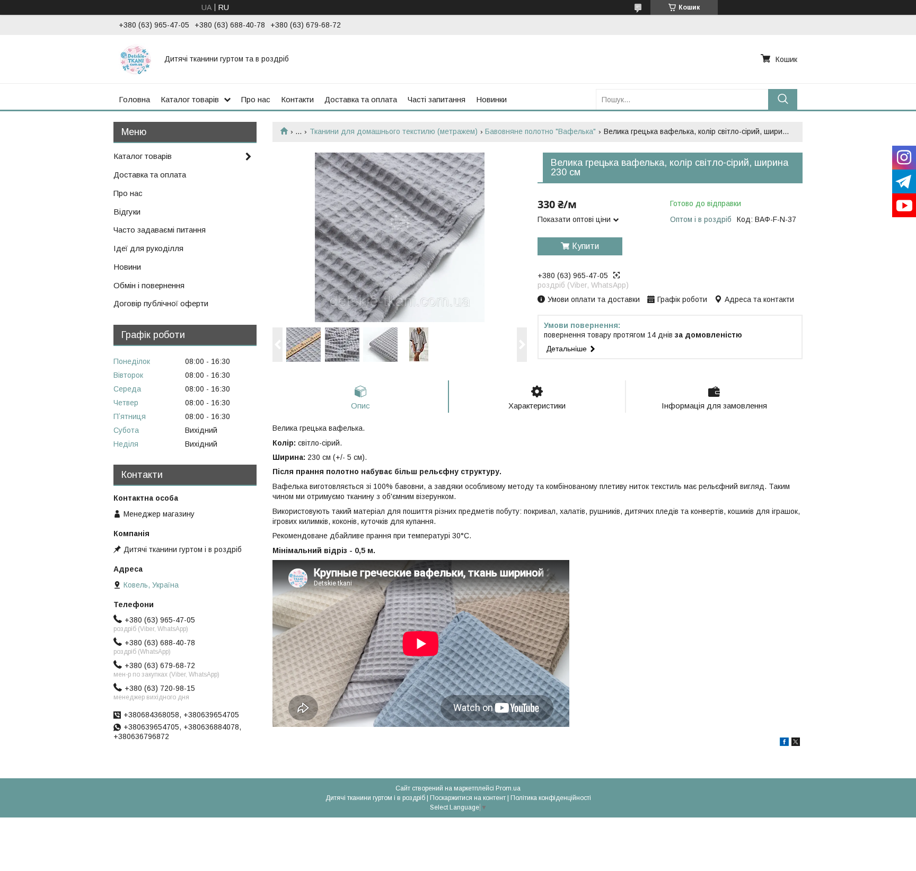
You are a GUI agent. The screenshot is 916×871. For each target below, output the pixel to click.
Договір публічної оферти (160, 303)
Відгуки (126, 211)
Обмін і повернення (148, 285)
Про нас (255, 99)
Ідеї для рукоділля (148, 248)
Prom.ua (508, 788)
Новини (127, 266)
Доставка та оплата (360, 99)
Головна (134, 99)
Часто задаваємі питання (159, 229)
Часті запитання (436, 99)
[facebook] (784, 743)
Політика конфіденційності (550, 798)
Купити (585, 246)
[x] (795, 743)
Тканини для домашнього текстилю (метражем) (394, 131)
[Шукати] (782, 99)
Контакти (297, 99)
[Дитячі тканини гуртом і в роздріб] (135, 59)
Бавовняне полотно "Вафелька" (540, 131)
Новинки (491, 99)
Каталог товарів (190, 99)
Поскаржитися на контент (468, 798)
